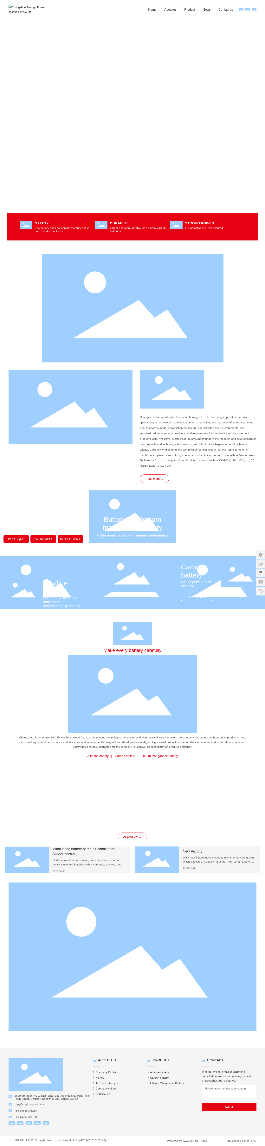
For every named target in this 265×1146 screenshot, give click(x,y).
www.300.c (189, 1140)
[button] (255, 119)
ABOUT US (107, 1060)
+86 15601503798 (25, 1116)
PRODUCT (161, 1060)
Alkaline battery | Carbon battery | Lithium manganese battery (132, 756)
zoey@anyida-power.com (29, 1104)
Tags (204, 1140)
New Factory (192, 851)
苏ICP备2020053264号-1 (93, 1140)
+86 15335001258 (25, 1110)
